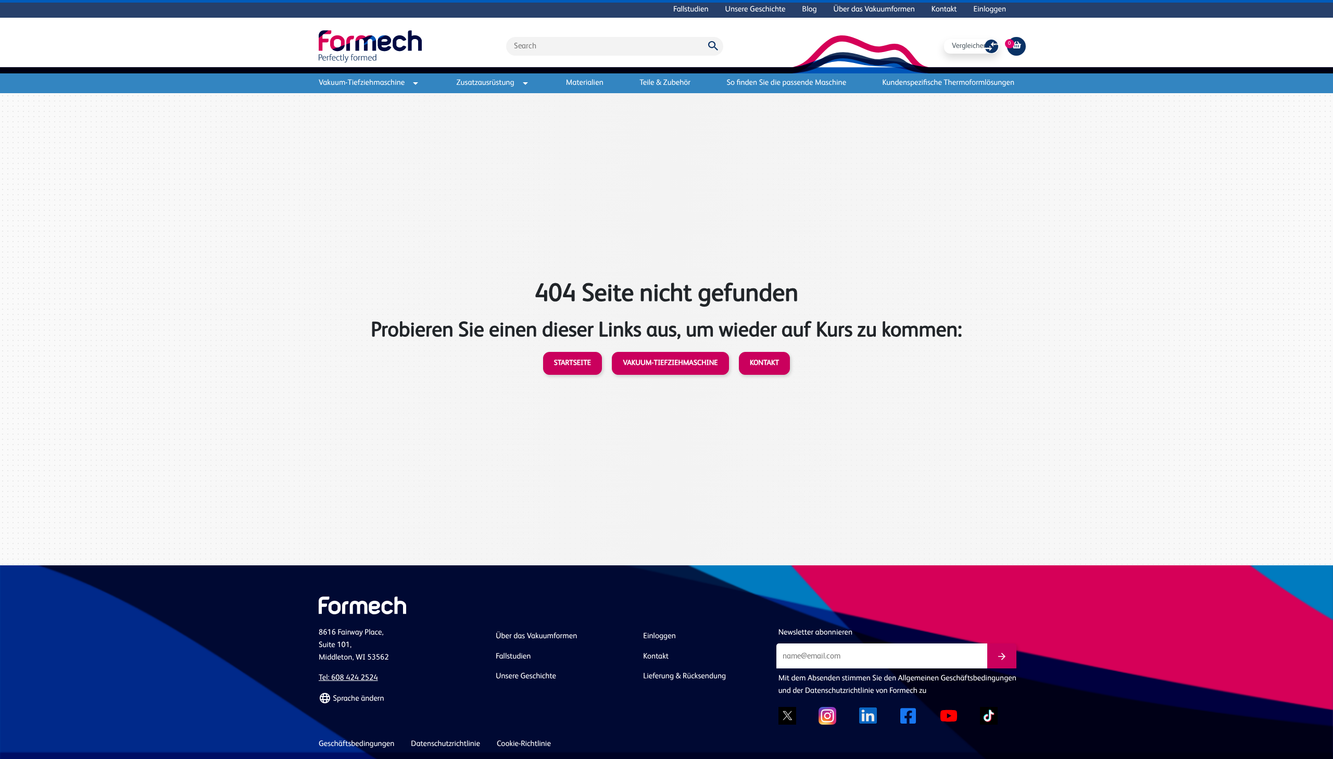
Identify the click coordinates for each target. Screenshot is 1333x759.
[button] (401, 699)
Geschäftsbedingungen (356, 744)
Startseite (572, 363)
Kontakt (944, 10)
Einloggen (990, 10)
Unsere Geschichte (755, 10)
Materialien (584, 83)
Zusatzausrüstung (485, 83)
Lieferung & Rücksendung (684, 676)
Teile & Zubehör (664, 83)
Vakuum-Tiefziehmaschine (362, 83)
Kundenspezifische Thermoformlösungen (948, 83)
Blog (809, 10)
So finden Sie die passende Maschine (786, 83)
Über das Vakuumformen (874, 10)
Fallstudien (690, 10)
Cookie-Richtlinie (524, 744)
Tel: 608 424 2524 (348, 678)
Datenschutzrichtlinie (445, 744)
